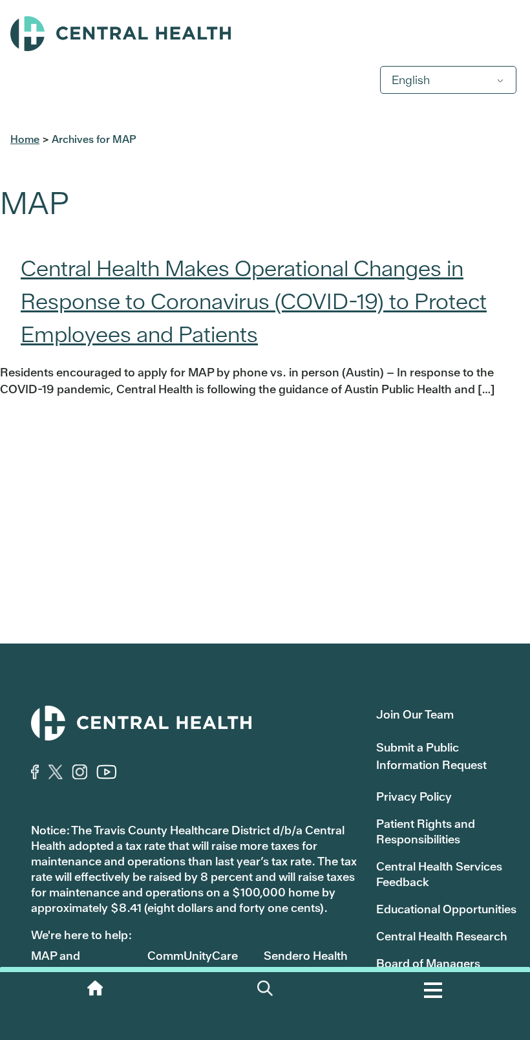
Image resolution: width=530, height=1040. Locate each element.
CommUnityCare (192, 955)
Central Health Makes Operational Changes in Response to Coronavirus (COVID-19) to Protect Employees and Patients (254, 301)
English (411, 79)
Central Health (265, 33)
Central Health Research (441, 936)
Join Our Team (415, 714)
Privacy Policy (414, 796)
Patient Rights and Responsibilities (425, 831)
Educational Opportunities (446, 909)
